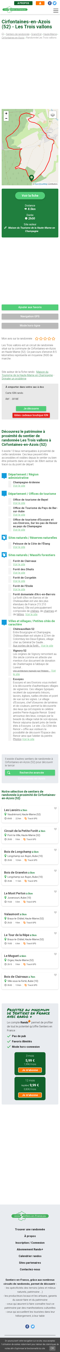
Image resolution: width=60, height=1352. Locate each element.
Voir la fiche (30, 195)
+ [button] (6, 113)
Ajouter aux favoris (30, 307)
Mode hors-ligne (30, 325)
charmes (49, 611)
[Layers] (52, 114)
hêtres (20, 614)
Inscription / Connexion (30, 1242)
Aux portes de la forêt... (26, 645)
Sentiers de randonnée (17, 34)
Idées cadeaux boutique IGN (31, 415)
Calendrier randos (30, 1256)
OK (52, 1348)
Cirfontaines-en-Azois (13, 37)
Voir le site (19, 485)
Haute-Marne (50, 34)
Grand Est (36, 34)
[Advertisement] (30, 75)
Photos (17, 739)
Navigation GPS (30, 316)
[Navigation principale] (55, 10)
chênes (34, 611)
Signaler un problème (14, 378)
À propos (23, 3)
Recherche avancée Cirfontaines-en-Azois (31, 773)
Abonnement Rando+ (30, 1249)
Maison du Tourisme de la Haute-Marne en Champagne (27, 373)
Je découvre (31, 408)
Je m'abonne (30, 1070)
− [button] (6, 118)
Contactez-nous (30, 1269)
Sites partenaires (30, 1262)
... (31, 670)
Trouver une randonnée (30, 1229)
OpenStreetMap (40, 183)
